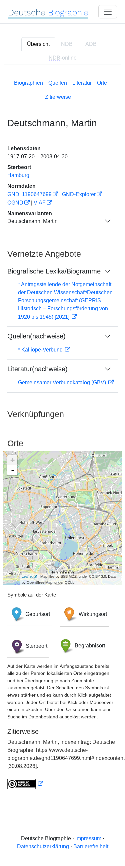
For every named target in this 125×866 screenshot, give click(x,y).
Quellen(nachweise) (36, 336)
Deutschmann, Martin (32, 221)
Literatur (82, 83)
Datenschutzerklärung (43, 846)
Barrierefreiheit (90, 846)
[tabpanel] (62, 433)
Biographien (28, 83)
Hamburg (18, 175)
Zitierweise (58, 97)
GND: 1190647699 (29, 194)
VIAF (40, 203)
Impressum (88, 838)
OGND (15, 203)
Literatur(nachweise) (37, 369)
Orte (102, 83)
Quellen (57, 83)
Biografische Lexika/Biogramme (54, 271)
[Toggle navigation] (107, 11)
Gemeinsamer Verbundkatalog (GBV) (62, 382)
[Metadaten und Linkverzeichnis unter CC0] (25, 784)
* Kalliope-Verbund (41, 349)
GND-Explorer (79, 194)
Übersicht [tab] (38, 44)
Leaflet (27, 576)
